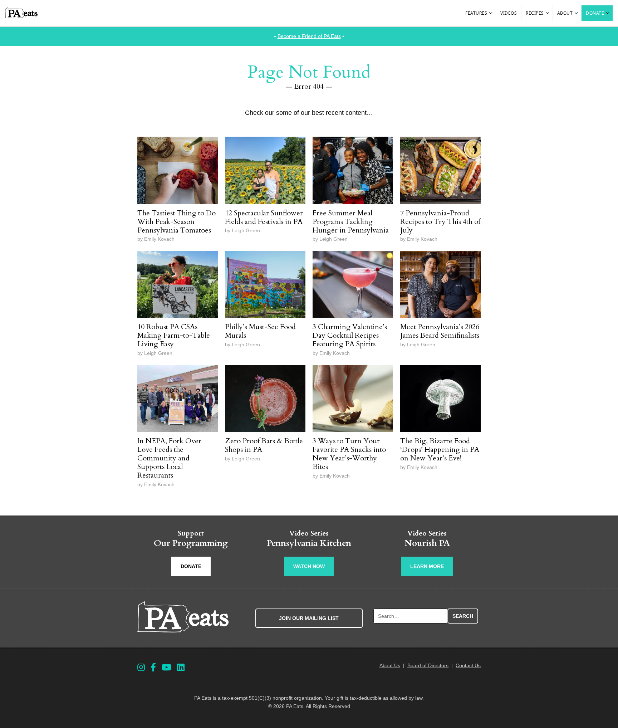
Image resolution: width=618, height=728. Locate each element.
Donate (595, 13)
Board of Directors (427, 665)
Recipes (535, 13)
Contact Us (468, 665)
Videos (508, 13)
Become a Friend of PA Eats (309, 36)
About (565, 13)
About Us (389, 665)
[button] (491, 13)
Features (476, 13)
